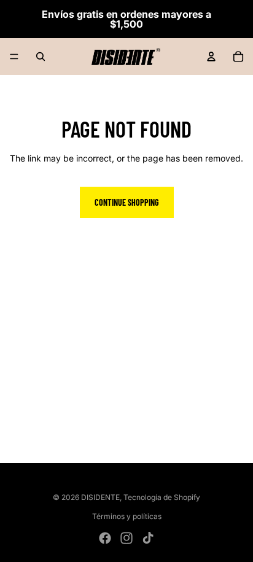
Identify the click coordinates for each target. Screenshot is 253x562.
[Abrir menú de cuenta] (211, 56)
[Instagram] (126, 538)
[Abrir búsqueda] (40, 56)
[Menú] (14, 56)
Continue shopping (127, 202)
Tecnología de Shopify (161, 497)
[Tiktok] (148, 538)
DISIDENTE (100, 497)
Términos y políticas (127, 516)
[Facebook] (105, 538)
